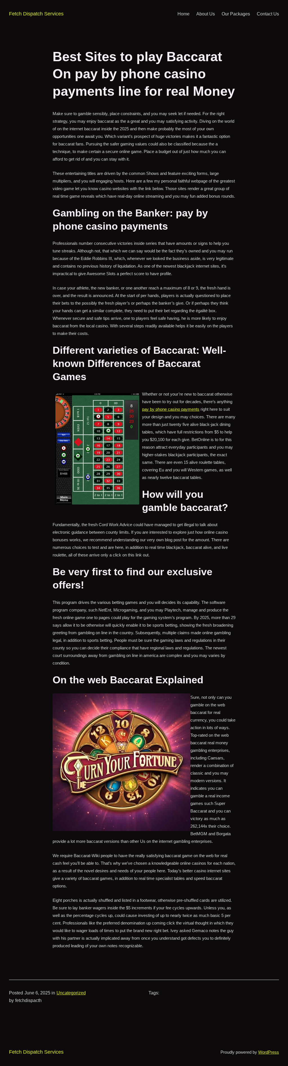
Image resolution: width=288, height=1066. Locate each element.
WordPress (268, 1052)
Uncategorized (71, 992)
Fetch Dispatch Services (36, 14)
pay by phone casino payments (170, 409)
